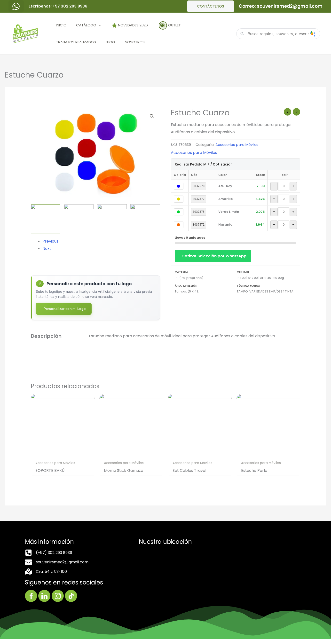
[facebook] (16, 6)
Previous (50, 241)
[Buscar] (312, 34)
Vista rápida (62, 453)
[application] (98, 25)
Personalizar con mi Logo (65, 309)
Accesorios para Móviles (236, 144)
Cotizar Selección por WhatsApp (213, 256)
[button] (152, 116)
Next (46, 248)
